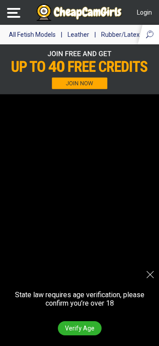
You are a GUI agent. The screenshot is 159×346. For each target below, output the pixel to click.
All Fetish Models (32, 34)
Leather (78, 34)
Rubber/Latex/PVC (127, 34)
